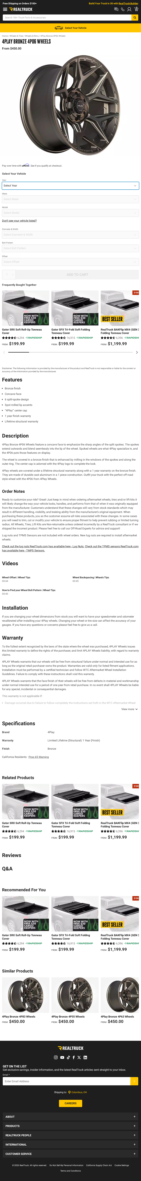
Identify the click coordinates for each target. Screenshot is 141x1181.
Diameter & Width (10, 229)
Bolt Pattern (7, 243)
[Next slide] (137, 352)
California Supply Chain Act (99, 1165)
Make (4, 194)
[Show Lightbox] (70, 105)
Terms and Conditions (70, 1171)
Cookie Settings (122, 1165)
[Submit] (134, 1081)
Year (4, 180)
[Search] (134, 17)
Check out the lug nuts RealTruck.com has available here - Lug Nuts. (43, 546)
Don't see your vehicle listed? (19, 220)
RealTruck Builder (128, 3)
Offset (5, 256)
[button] (70, 1116)
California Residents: (25, 757)
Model (5, 207)
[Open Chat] (116, 9)
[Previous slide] (4, 352)
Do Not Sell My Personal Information (66, 1165)
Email (6, 1075)
